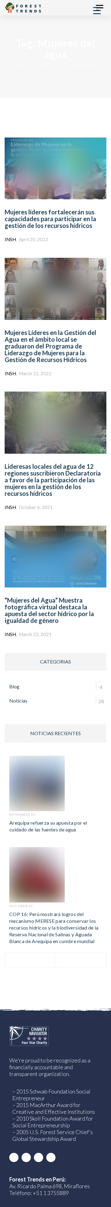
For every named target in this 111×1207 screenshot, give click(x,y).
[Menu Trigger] (96, 10)
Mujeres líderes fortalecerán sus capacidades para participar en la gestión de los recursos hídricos (50, 219)
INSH (10, 239)
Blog (14, 686)
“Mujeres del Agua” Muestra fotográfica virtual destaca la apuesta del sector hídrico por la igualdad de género (49, 610)
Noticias (18, 700)
